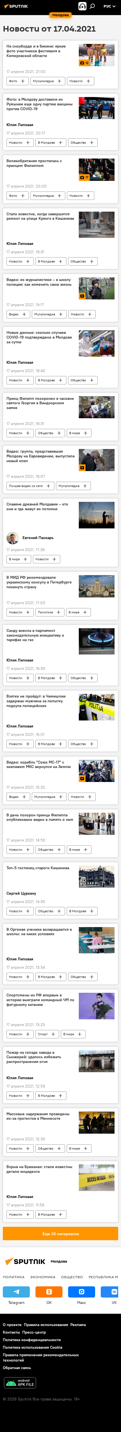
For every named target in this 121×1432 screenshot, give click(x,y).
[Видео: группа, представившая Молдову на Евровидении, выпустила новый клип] (97, 460)
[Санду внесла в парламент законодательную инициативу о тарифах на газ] (97, 641)
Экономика (42, 1276)
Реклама (78, 1324)
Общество (78, 142)
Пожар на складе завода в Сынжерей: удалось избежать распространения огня (33, 1057)
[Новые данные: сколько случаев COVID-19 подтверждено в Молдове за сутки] (97, 343)
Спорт (43, 1034)
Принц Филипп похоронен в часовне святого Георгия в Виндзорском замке (40, 403)
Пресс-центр (34, 1332)
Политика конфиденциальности (32, 1339)
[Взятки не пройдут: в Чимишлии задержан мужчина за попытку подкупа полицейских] (97, 707)
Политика (45, 612)
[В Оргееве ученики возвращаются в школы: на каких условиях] (97, 940)
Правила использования (46, 1324)
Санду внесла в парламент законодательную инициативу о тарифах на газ (35, 635)
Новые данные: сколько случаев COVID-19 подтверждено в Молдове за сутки (39, 337)
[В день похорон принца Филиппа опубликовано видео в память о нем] (97, 824)
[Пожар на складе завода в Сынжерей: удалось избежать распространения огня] (97, 1061)
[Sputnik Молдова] (17, 8)
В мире (74, 433)
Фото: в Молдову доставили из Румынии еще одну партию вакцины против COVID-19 (39, 104)
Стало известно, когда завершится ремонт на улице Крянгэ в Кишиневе (40, 216)
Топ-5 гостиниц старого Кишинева (37, 868)
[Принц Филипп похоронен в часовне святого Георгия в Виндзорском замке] (97, 407)
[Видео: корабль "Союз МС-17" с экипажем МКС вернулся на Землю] (97, 771)
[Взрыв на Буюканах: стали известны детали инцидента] (97, 1177)
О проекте (12, 1324)
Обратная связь (17, 1367)
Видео (14, 314)
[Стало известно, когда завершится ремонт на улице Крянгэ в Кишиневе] (97, 225)
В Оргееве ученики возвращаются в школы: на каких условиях (39, 932)
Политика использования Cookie (32, 1347)
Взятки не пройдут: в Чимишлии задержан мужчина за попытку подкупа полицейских (36, 701)
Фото (13, 81)
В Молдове (46, 142)
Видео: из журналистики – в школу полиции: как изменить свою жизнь (38, 282)
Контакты (11, 1332)
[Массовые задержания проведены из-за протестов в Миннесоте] (97, 1123)
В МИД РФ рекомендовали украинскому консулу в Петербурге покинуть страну (39, 582)
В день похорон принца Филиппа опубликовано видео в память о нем (39, 817)
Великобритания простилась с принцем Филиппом (34, 163)
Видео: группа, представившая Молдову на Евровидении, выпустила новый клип (40, 456)
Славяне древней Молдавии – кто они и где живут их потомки (37, 506)
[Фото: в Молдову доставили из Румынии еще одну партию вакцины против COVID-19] (97, 108)
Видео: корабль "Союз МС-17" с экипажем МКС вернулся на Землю (38, 764)
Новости (76, 81)
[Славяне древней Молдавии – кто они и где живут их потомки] (97, 515)
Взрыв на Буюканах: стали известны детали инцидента (39, 1169)
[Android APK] (20, 1383)
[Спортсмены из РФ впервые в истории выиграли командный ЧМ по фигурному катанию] (97, 1006)
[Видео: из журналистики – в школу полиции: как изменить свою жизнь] (97, 288)
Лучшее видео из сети (26, 486)
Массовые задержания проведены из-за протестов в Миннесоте (38, 1116)
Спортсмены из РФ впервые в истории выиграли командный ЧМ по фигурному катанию (40, 1000)
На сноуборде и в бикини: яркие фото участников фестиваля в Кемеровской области (36, 51)
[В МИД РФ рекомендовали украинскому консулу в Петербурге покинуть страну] (97, 586)
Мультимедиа (43, 81)
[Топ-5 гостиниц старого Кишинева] (97, 877)
